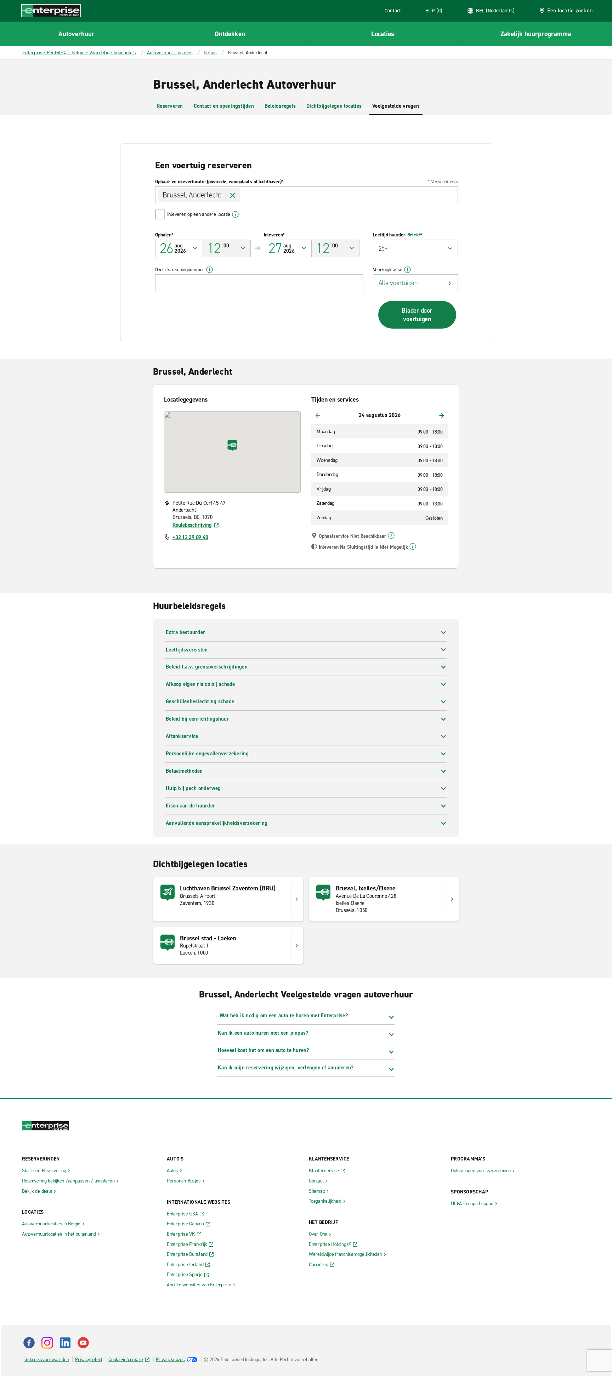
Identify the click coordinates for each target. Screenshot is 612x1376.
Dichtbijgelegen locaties (334, 106)
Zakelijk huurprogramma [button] (535, 33)
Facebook (29, 1342)
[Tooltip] (391, 535)
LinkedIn (65, 1342)
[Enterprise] (51, 10)
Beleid (413, 235)
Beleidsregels (280, 106)
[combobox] (306, 195)
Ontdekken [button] (230, 33)
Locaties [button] (382, 33)
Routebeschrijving (192, 524)
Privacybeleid (88, 1359)
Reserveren (170, 106)
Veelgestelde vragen (395, 106)
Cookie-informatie (125, 1359)
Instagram (47, 1342)
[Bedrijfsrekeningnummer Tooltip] (209, 269)
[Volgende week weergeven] (441, 415)
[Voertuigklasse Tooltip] (407, 269)
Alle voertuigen (398, 283)
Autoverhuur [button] (76, 33)
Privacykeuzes (170, 1359)
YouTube (83, 1342)
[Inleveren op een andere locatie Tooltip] (235, 214)
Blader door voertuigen (417, 314)
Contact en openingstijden (224, 106)
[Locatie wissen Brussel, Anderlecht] (233, 195)
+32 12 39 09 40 (190, 537)
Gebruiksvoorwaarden (46, 1359)
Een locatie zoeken (570, 10)
